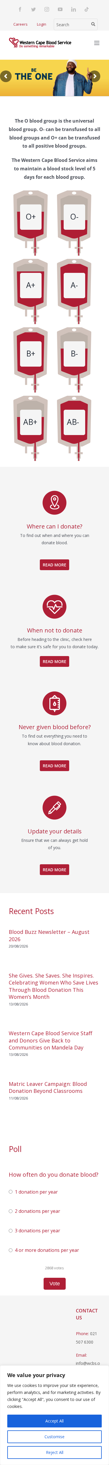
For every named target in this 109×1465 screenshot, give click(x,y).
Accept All (54, 1421)
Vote (54, 1283)
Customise (54, 1436)
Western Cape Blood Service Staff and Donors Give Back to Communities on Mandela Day (50, 1040)
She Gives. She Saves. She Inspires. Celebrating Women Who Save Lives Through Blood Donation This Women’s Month (53, 986)
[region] (54, 1415)
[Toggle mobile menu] (97, 43)
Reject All (54, 1452)
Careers (20, 24)
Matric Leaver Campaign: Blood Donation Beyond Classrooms (48, 1087)
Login (41, 24)
